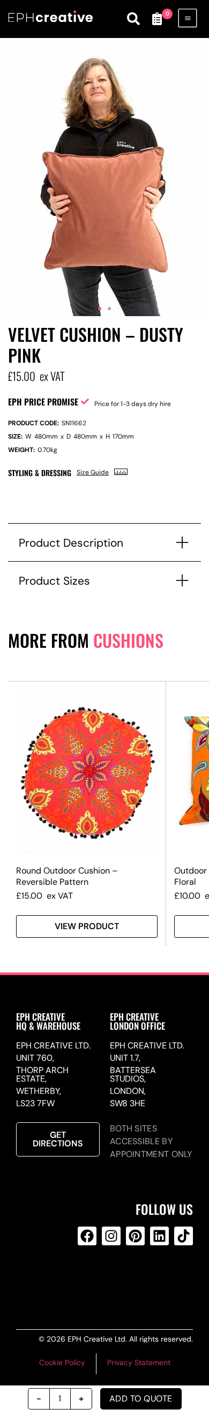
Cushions (128, 640)
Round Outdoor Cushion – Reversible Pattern (67, 876)
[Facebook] (87, 1236)
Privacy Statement (138, 1362)
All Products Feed (109, 1279)
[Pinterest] (135, 1236)
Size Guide (93, 472)
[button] (99, 308)
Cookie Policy (62, 1362)
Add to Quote (141, 1398)
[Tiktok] (183, 1236)
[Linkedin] (159, 1236)
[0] (157, 18)
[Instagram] (111, 1236)
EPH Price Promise (43, 401)
